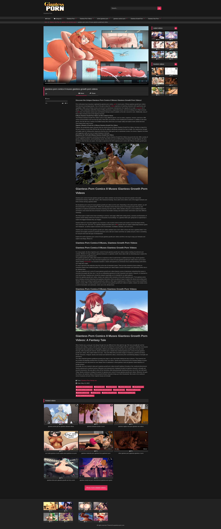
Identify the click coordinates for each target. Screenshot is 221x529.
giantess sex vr (96, 392)
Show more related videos (96, 488)
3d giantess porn (100, 386)
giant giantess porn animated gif (103, 389)
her (79, 112)
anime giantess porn (102, 18)
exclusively (139, 108)
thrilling (112, 106)
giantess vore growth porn (110, 392)
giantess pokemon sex (83, 392)
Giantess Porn (71, 18)
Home (48, 18)
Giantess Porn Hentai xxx (89, 380)
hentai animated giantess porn (127, 392)
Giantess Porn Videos (86, 18)
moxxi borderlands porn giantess (86, 395)
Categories (59, 18)
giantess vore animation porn (69, 22)
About (82, 93)
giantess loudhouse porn (134, 389)
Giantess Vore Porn (153, 18)
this (117, 224)
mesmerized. (87, 261)
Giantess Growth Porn (137, 18)
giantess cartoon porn (119, 18)
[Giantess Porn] (54, 6)
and (115, 104)
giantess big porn (112, 386)
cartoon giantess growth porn (85, 389)
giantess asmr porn (119, 389)
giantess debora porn (125, 386)
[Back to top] (216, 524)
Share (93, 93)
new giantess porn (138, 386)
